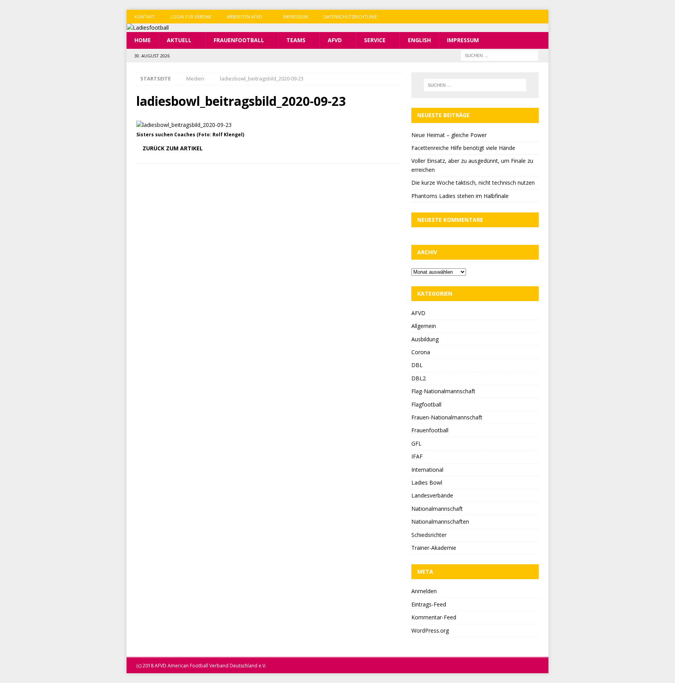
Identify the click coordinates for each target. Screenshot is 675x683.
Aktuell (179, 40)
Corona (420, 352)
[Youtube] (541, 16)
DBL (417, 365)
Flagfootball (426, 404)
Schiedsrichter (428, 535)
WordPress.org (430, 630)
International (427, 469)
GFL (416, 443)
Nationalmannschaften (440, 521)
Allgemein (423, 326)
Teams (295, 40)
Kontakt (144, 17)
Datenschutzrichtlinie (350, 17)
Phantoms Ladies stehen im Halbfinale (460, 196)
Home (142, 40)
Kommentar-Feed (433, 617)
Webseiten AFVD (244, 17)
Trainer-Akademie (433, 547)
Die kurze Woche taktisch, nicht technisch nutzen (473, 182)
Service (375, 40)
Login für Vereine (190, 17)
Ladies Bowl (426, 482)
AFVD (335, 40)
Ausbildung (425, 339)
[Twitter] (526, 16)
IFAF (417, 456)
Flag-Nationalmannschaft (443, 391)
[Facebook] (511, 16)
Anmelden (424, 591)
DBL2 (418, 378)
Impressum (295, 17)
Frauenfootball (239, 40)
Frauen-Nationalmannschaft (446, 417)
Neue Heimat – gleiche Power (449, 135)
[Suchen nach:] (500, 55)
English (419, 40)
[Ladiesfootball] (148, 27)
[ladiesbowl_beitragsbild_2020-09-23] (184, 124)
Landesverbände (432, 495)
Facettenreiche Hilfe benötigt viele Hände (463, 148)
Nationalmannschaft (437, 508)
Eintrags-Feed (428, 604)
